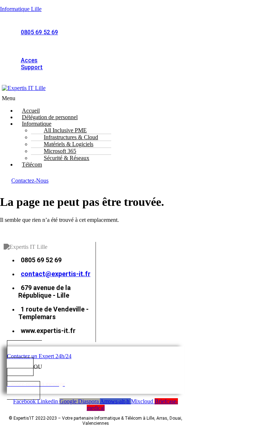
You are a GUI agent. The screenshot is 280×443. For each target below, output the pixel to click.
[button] (80, 98)
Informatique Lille (21, 9)
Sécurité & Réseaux (66, 158)
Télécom (32, 164)
